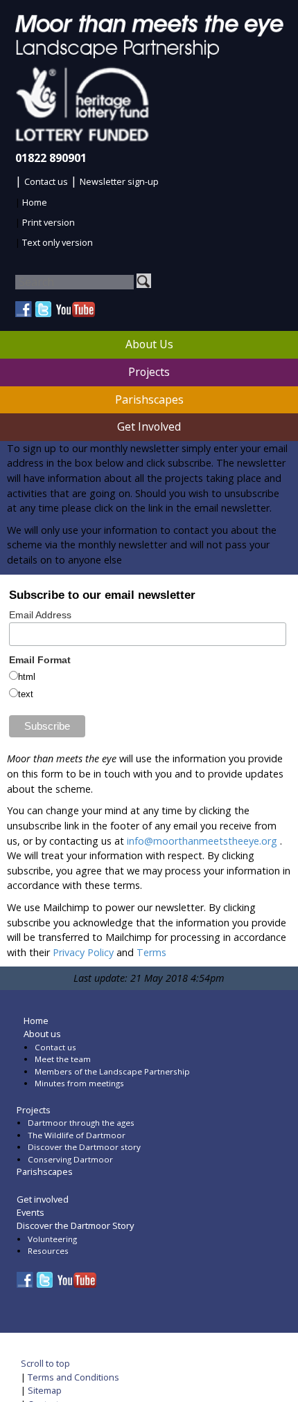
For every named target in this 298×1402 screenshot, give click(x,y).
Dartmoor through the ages (81, 1122)
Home (34, 202)
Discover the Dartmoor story (84, 1147)
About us (42, 1033)
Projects (149, 371)
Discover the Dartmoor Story (75, 1225)
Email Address (40, 614)
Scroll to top (45, 1363)
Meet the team (63, 1059)
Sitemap (45, 1390)
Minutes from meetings (79, 1083)
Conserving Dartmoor (70, 1159)
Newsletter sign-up (119, 181)
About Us (149, 344)
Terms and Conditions (73, 1377)
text (25, 694)
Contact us (46, 181)
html (26, 677)
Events (30, 1212)
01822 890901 (51, 157)
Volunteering (52, 1239)
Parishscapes (149, 399)
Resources (48, 1251)
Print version (48, 222)
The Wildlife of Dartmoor (76, 1135)
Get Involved (149, 426)
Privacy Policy (83, 952)
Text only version (57, 242)
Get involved (43, 1199)
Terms (151, 952)
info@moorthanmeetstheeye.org (202, 840)
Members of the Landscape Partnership (112, 1071)
